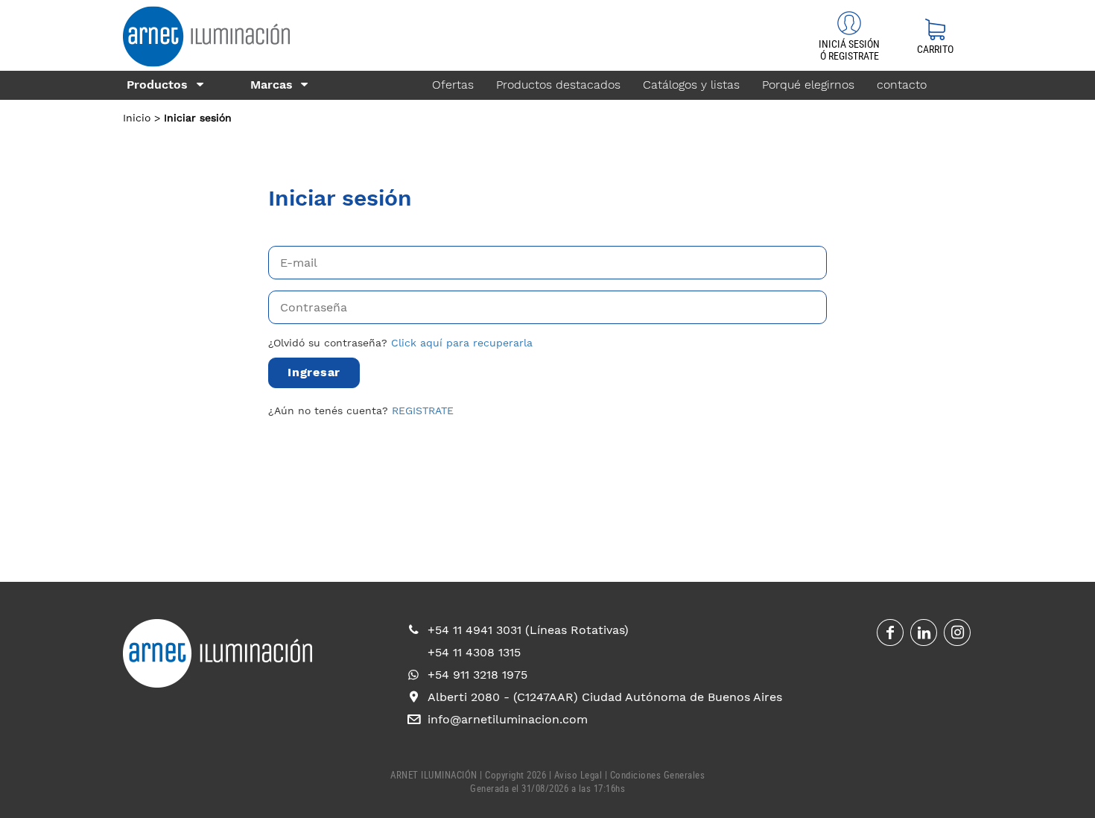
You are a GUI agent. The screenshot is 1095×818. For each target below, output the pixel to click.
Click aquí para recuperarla (462, 343)
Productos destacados (558, 84)
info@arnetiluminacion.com (508, 719)
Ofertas (453, 84)
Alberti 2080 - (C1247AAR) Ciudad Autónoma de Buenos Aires (605, 697)
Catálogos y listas (691, 84)
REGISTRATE (423, 410)
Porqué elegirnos (808, 84)
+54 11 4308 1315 (474, 652)
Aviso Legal (578, 774)
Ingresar (314, 372)
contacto (902, 84)
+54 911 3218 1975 (477, 675)
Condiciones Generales (657, 774)
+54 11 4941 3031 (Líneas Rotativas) (528, 630)
